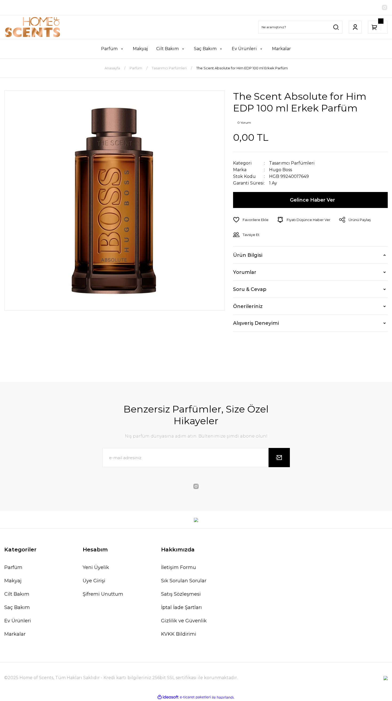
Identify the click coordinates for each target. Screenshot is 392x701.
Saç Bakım (17, 607)
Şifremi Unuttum (103, 594)
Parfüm (13, 567)
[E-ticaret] (195, 697)
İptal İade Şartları (181, 607)
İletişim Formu (178, 567)
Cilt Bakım (16, 594)
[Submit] (279, 457)
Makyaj (13, 581)
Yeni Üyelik (96, 567)
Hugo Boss (280, 169)
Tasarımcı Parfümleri (292, 163)
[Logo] (32, 27)
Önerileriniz (248, 306)
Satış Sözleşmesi (181, 594)
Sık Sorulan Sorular (183, 581)
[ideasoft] (168, 697)
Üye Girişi (94, 581)
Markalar (15, 634)
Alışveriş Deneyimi (256, 323)
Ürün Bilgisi (247, 255)
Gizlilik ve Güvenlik (184, 621)
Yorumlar (244, 272)
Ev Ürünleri (17, 621)
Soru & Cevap (249, 289)
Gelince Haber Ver (312, 200)
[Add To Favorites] (251, 220)
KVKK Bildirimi (178, 634)
